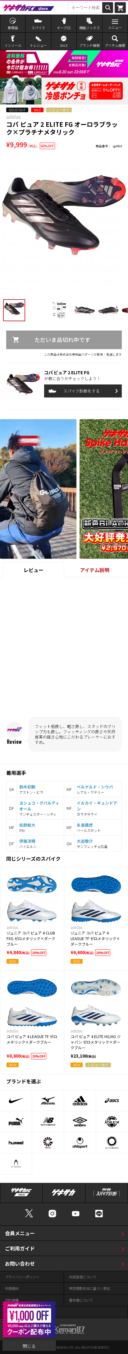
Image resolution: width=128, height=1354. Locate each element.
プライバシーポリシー (22, 1276)
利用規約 (12, 1288)
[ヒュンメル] (16, 1142)
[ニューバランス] (48, 1121)
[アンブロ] (80, 1121)
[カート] (120, 7)
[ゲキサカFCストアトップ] (21, 1195)
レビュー (33, 570)
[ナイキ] (16, 1100)
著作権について (81, 1300)
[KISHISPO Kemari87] (64, 1331)
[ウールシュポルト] (80, 1142)
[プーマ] (16, 1121)
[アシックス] (112, 1100)
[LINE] (99, 1216)
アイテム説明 (94, 570)
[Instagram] (52, 1216)
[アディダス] (80, 1100)
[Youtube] (76, 1216)
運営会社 (12, 1311)
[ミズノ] (48, 1100)
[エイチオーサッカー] (16, 1163)
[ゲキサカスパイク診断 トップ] (107, 1195)
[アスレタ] (112, 1121)
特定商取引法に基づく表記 (89, 1288)
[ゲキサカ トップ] (64, 1195)
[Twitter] (29, 1216)
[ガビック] (48, 1142)
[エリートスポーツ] (112, 1142)
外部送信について (82, 1276)
